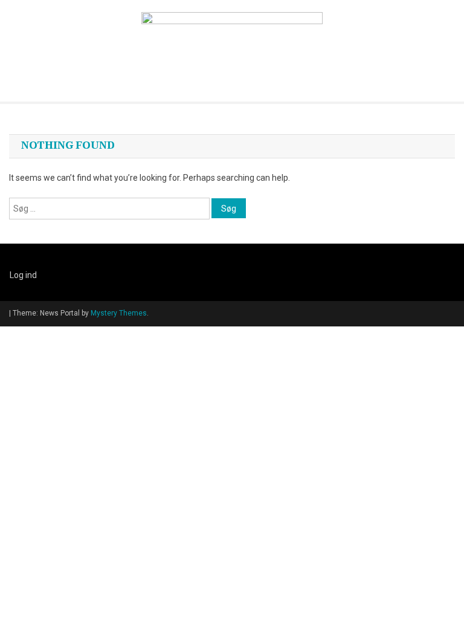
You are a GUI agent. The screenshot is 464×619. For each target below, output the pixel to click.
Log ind (23, 275)
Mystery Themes (119, 313)
